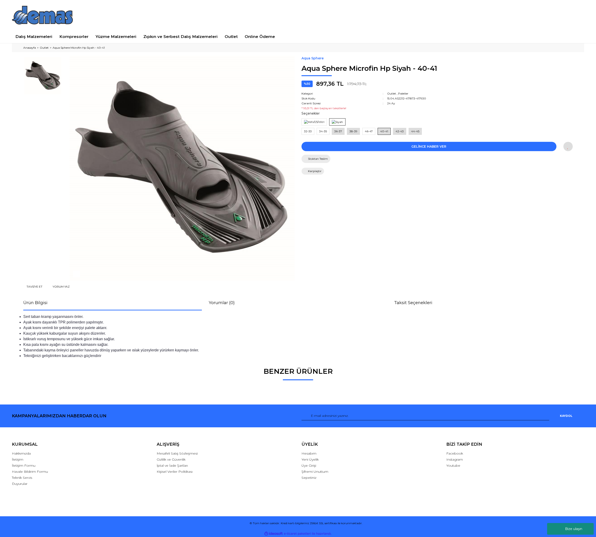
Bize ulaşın (573, 529)
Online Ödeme (260, 36)
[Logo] (42, 15)
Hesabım (308, 453)
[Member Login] (515, 15)
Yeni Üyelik (310, 459)
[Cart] (578, 15)
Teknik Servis (22, 478)
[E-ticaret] (297, 534)
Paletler (403, 93)
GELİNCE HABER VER (428, 146)
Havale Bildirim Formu (30, 471)
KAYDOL (566, 416)
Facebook (454, 453)
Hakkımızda (21, 453)
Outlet (391, 93)
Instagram (454, 459)
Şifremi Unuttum (314, 471)
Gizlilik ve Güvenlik (171, 459)
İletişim (17, 459)
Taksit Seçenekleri (413, 302)
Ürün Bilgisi (35, 302)
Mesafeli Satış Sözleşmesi (177, 453)
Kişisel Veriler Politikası (175, 471)
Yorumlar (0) (222, 302)
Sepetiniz (308, 478)
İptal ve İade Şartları (172, 465)
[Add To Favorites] (568, 146)
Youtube (453, 465)
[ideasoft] (273, 533)
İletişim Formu (23, 465)
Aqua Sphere (312, 58)
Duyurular (19, 484)
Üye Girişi (308, 465)
